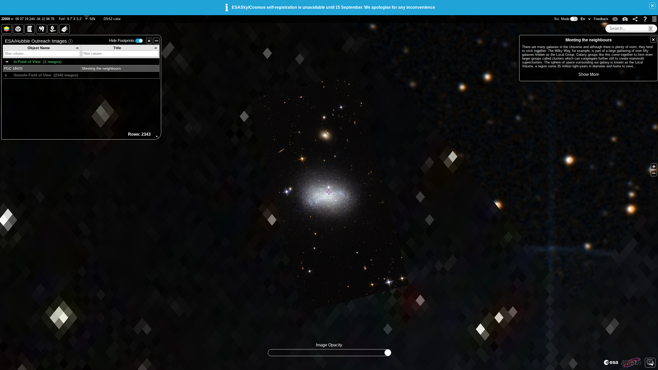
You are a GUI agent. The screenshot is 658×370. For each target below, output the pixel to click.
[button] (652, 6)
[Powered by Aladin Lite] (631, 362)
